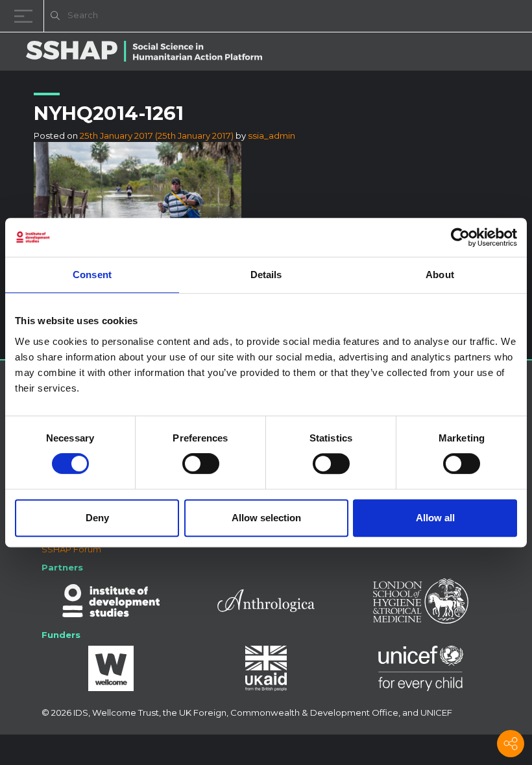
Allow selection (266, 517)
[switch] (200, 463)
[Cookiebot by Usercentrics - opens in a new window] (460, 237)
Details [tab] (266, 274)
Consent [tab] (92, 274)
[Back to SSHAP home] (459, 17)
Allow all (435, 517)
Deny (97, 517)
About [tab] (440, 274)
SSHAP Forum (71, 549)
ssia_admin (271, 135)
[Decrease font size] (356, 17)
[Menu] (26, 16)
